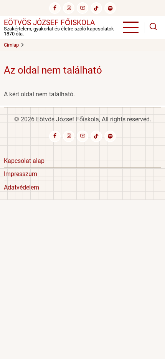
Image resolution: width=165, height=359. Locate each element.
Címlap (11, 45)
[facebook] (55, 8)
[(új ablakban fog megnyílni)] (96, 8)
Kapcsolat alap (24, 160)
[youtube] (82, 8)
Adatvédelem (21, 187)
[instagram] (68, 8)
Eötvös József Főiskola (49, 22)
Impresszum (20, 174)
